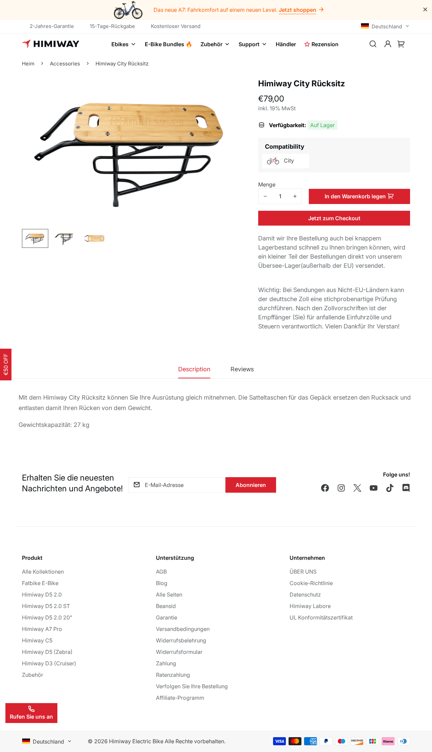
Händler (286, 44)
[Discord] (406, 488)
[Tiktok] (390, 488)
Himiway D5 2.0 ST (46, 606)
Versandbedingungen (183, 629)
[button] (401, 44)
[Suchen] (373, 44)
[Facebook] (325, 488)
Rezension (325, 44)
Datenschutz (305, 594)
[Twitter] (357, 488)
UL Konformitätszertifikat (321, 617)
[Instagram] (341, 488)
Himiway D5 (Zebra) (47, 651)
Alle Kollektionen (43, 571)
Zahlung (166, 663)
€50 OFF (5, 364)
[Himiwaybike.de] (50, 44)
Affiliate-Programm (180, 697)
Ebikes (120, 44)
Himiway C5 (37, 640)
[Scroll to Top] (419, 715)
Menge (266, 184)
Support (249, 44)
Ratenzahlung (173, 674)
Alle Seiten (169, 594)
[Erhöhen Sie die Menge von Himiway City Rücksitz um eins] (295, 196)
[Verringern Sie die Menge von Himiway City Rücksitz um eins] (265, 196)
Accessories (65, 63)
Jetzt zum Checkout (334, 218)
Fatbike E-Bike (40, 583)
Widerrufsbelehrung (181, 640)
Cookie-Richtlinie (311, 583)
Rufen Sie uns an (31, 716)
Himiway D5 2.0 (42, 594)
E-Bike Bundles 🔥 (168, 44)
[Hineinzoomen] (227, 126)
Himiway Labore (310, 606)
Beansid (166, 606)
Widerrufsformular (179, 651)
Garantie (166, 617)
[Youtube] (374, 488)
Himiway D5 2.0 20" (47, 617)
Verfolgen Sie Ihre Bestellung (192, 686)
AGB (161, 571)
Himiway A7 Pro (42, 629)
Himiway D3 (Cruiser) (49, 663)
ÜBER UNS (303, 571)
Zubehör (211, 44)
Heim (28, 63)
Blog (161, 583)
